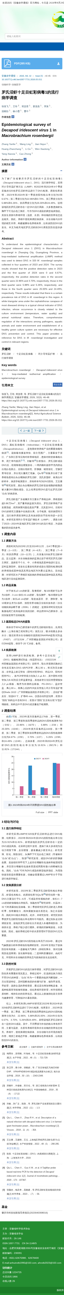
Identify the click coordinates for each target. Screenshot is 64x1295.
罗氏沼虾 (6, 354)
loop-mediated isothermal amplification (34, 374)
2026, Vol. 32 (25, 76)
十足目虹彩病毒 (24, 354)
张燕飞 (5, 106)
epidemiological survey (13, 378)
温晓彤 (5, 111)
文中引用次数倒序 (54, 1047)
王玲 (15, 106)
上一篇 (26, 430)
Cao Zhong (25, 154)
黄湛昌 (36, 106)
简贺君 (25, 106)
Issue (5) (39, 76)
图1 (10, 717)
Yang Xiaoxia (8, 154)
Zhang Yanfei (8, 144)
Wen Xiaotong (42, 149)
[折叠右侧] (59, 657)
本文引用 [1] (13, 1062)
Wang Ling (25, 144)
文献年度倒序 (37, 1047)
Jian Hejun (40, 144)
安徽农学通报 (8, 76)
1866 (15, 1276)
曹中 (26, 111)
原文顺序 (23, 1047)
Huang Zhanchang (11, 149)
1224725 (16, 1272)
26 (13, 1281)
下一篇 (38, 430)
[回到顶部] (59, 651)
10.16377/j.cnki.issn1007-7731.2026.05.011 (22, 79)
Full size (40, 812)
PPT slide (53, 812)
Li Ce (28, 149)
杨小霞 (16, 111)
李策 (46, 106)
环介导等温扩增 (46, 354)
